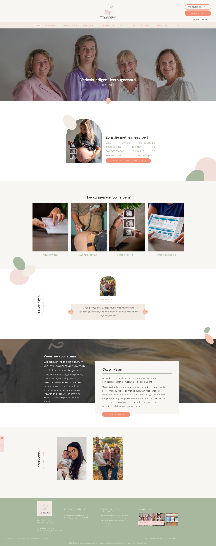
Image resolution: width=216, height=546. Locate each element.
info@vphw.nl (50, 528)
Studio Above (121, 543)
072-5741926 (44, 531)
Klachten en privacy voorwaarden (28, 538)
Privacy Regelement (10, 538)
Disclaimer (44, 538)
